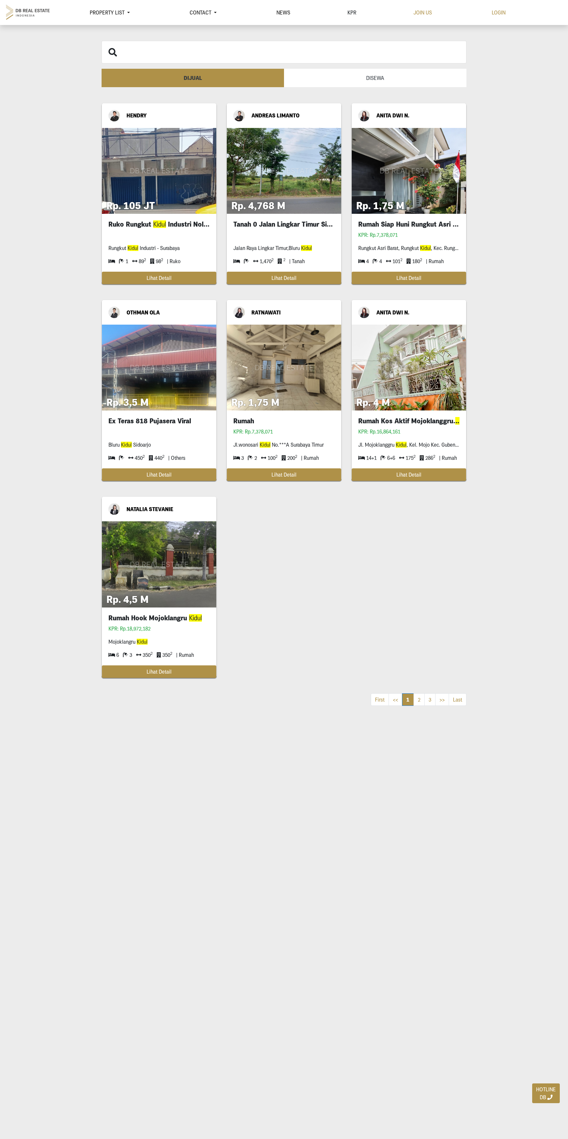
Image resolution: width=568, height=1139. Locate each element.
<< (395, 700)
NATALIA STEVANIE (150, 509)
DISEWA (375, 78)
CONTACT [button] (201, 12)
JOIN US (423, 12)
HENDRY (137, 115)
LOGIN (499, 12)
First (380, 700)
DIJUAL (193, 78)
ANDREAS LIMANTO (275, 115)
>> (442, 700)
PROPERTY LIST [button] (108, 12)
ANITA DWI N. (392, 115)
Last (457, 700)
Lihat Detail (159, 278)
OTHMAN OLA (143, 312)
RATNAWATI (266, 312)
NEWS (283, 12)
